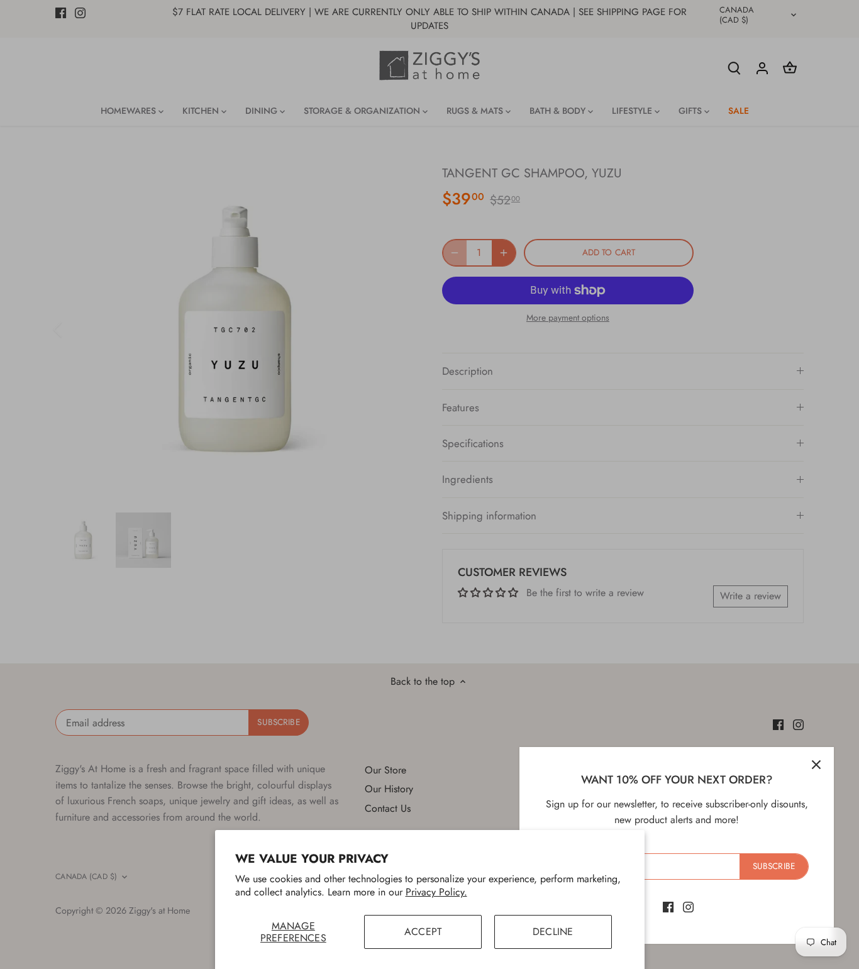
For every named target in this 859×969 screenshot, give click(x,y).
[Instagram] (688, 907)
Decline (553, 931)
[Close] (816, 764)
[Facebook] (668, 907)
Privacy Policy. (436, 892)
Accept (422, 931)
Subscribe (774, 866)
